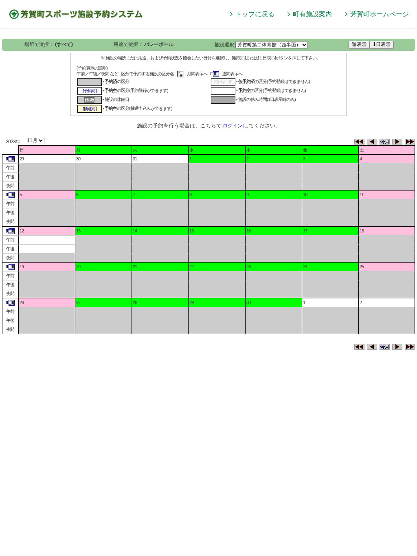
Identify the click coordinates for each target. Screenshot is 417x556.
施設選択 (224, 45)
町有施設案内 (312, 14)
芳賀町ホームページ (379, 14)
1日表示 (382, 44)
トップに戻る (254, 14)
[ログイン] (233, 126)
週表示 (359, 44)
